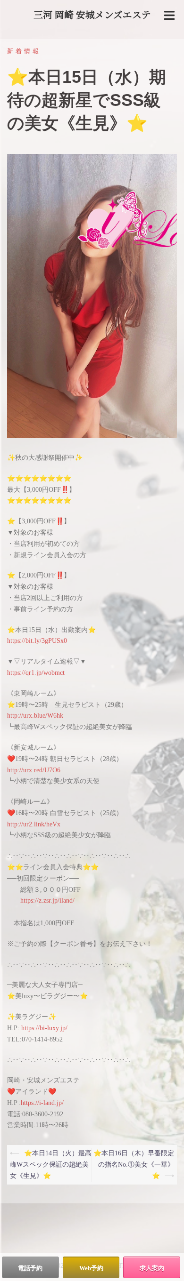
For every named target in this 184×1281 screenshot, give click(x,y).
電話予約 (30, 1268)
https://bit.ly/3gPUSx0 (37, 640)
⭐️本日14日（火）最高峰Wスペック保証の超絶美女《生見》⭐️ (51, 1164)
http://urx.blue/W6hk (35, 715)
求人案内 (152, 1268)
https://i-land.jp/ (42, 1102)
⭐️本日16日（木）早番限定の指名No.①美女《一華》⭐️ (133, 1164)
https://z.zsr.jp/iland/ (47, 900)
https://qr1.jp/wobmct (36, 672)
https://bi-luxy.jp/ (44, 1028)
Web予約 (91, 1268)
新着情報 (24, 51)
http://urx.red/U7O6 (33, 770)
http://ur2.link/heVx (33, 824)
